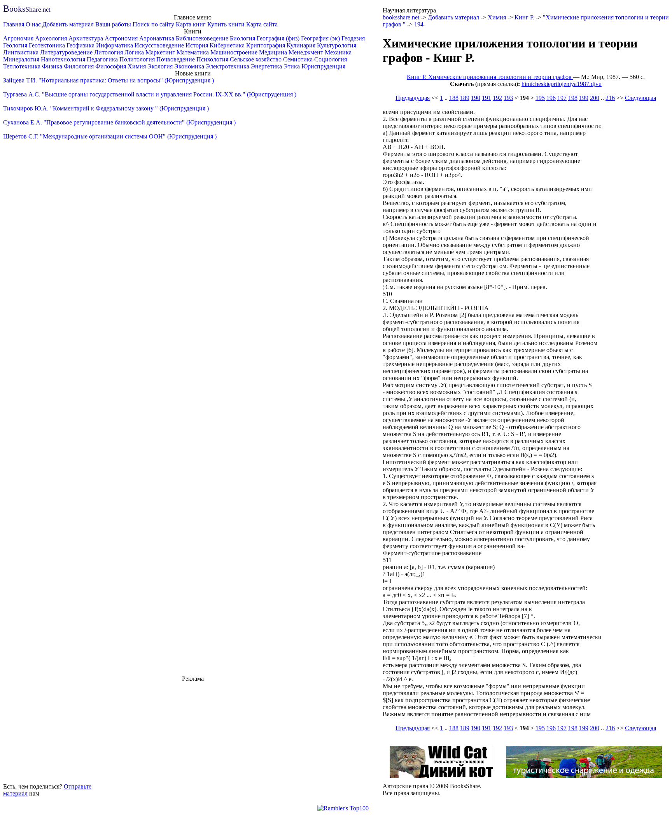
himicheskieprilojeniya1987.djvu (562, 84)
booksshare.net (401, 17)
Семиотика (298, 59)
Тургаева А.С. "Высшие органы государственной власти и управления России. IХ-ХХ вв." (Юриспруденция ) (149, 94)
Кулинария (302, 45)
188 (453, 98)
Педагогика (103, 59)
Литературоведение (67, 52)
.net (26, 9)
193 (508, 98)
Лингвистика (21, 52)
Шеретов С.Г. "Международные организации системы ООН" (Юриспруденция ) (110, 136)
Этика (292, 66)
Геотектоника (47, 45)
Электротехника (228, 66)
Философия (111, 66)
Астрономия (122, 38)
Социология (330, 59)
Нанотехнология (64, 59)
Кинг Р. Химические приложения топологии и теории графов (490, 77)
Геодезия (353, 38)
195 (540, 98)
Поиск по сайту (153, 24)
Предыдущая (413, 98)
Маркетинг (161, 52)
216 (610, 98)
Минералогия (22, 59)
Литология (109, 52)
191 (486, 98)
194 (419, 24)
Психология (213, 59)
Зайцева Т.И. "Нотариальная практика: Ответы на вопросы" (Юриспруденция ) (108, 80)
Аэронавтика (157, 38)
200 (594, 98)
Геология (16, 45)
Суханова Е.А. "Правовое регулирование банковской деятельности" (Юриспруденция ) (119, 122)
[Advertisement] (193, 731)
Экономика (190, 66)
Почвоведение (176, 59)
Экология (160, 66)
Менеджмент (307, 52)
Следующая (640, 98)
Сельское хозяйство (256, 59)
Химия (137, 66)
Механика (338, 52)
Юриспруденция (323, 66)
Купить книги (226, 24)
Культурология (336, 45)
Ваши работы (113, 24)
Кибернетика (228, 45)
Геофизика (81, 45)
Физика (53, 66)
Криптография (266, 45)
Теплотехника (22, 66)
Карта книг (191, 24)
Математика (193, 52)
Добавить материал (68, 24)
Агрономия (19, 38)
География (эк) (321, 38)
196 (551, 98)
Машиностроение (234, 52)
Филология (79, 66)
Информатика (115, 45)
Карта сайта (262, 24)
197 (562, 98)
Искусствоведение (160, 45)
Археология (51, 38)
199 (583, 98)
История (198, 45)
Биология (243, 38)
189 (464, 98)
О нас (33, 24)
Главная (13, 24)
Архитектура (86, 38)
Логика (134, 52)
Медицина (274, 52)
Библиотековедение (203, 38)
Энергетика (267, 66)
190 (475, 98)
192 (497, 98)
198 (573, 98)
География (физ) (279, 38)
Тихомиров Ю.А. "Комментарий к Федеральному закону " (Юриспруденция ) (106, 108)
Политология (137, 59)
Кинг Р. (525, 17)
